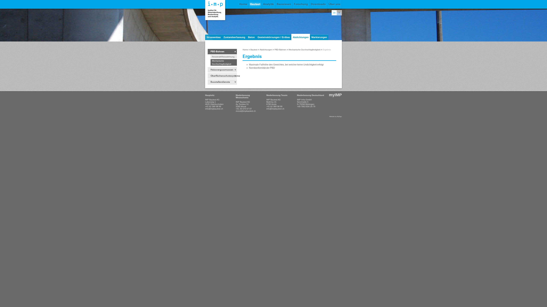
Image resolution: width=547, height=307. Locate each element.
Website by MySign (335, 116)
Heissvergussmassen (222, 69)
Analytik (268, 4)
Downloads (318, 4)
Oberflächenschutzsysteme (224, 75)
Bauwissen (284, 4)
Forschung (301, 4)
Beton (251, 37)
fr (339, 13)
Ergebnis (327, 49)
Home (243, 4)
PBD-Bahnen (217, 51)
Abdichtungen (301, 37)
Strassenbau (214, 37)
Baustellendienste (220, 82)
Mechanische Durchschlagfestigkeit (221, 62)
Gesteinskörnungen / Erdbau (274, 37)
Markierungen (319, 37)
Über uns (334, 4)
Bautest (255, 4)
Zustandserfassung (234, 37)
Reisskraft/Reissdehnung (223, 57)
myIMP (335, 95)
